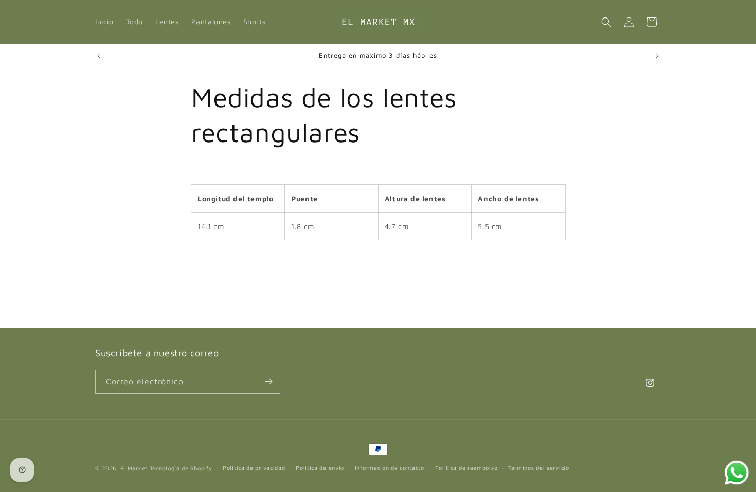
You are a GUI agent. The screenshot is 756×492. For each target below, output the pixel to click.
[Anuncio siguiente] (657, 55)
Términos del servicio (538, 467)
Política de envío (320, 467)
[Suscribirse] (268, 382)
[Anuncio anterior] (98, 55)
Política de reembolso (466, 467)
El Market (134, 468)
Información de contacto (389, 467)
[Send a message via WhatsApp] (737, 473)
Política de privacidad (254, 467)
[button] (606, 22)
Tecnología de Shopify (181, 468)
